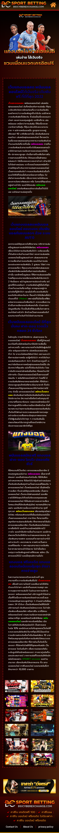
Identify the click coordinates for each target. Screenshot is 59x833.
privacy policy (45, 826)
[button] (53, 5)
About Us (28, 826)
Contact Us (12, 826)
